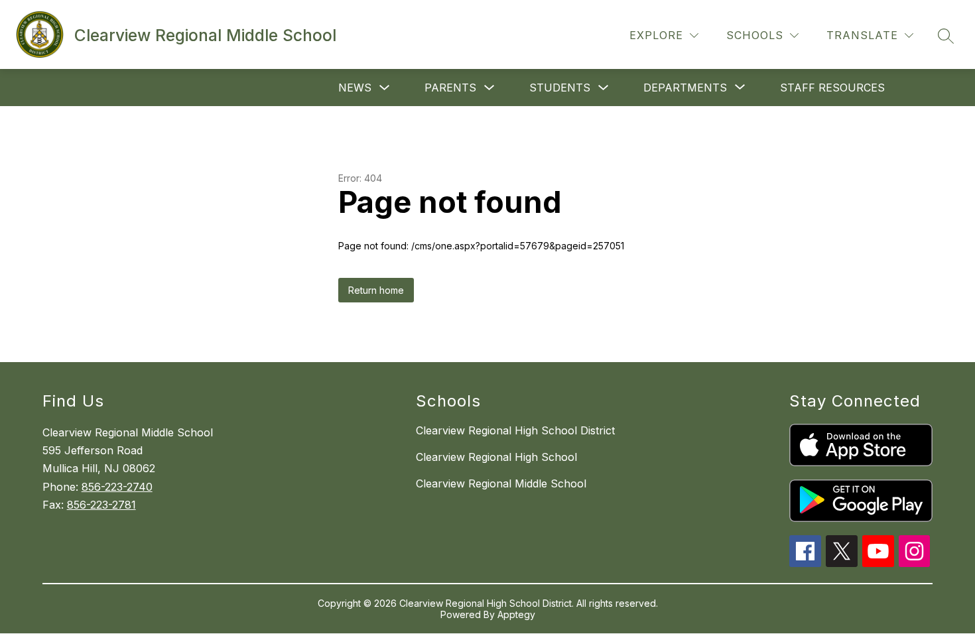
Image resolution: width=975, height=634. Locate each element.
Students (559, 87)
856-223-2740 (117, 486)
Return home (376, 290)
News (354, 87)
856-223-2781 (101, 504)
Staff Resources (832, 87)
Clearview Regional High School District (515, 430)
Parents (450, 87)
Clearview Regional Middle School (501, 483)
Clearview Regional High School (496, 457)
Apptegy (516, 614)
